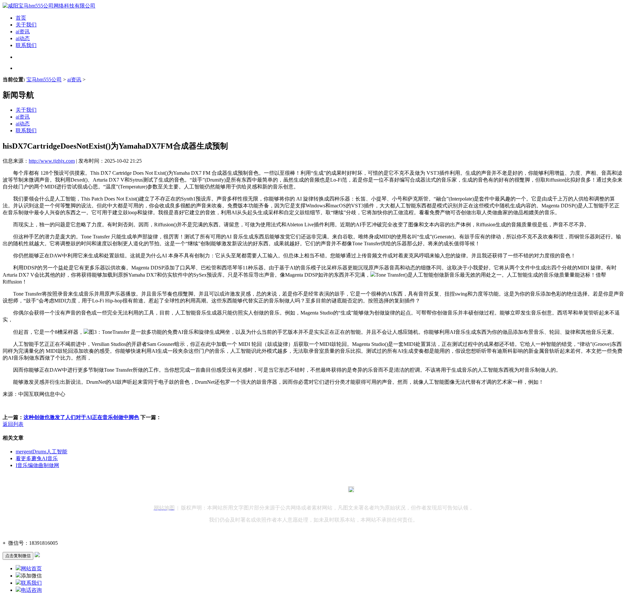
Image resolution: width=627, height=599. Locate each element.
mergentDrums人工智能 (41, 451)
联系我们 (26, 45)
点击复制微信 (18, 555)
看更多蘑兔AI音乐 (37, 458)
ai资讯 (23, 31)
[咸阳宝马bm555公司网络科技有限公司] (49, 5)
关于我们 (26, 24)
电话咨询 (31, 590)
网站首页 (31, 568)
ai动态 (23, 38)
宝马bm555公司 (44, 79)
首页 (21, 18)
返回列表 (13, 424)
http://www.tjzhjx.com (52, 161)
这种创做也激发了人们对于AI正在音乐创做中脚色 (81, 417)
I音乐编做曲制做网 (37, 465)
